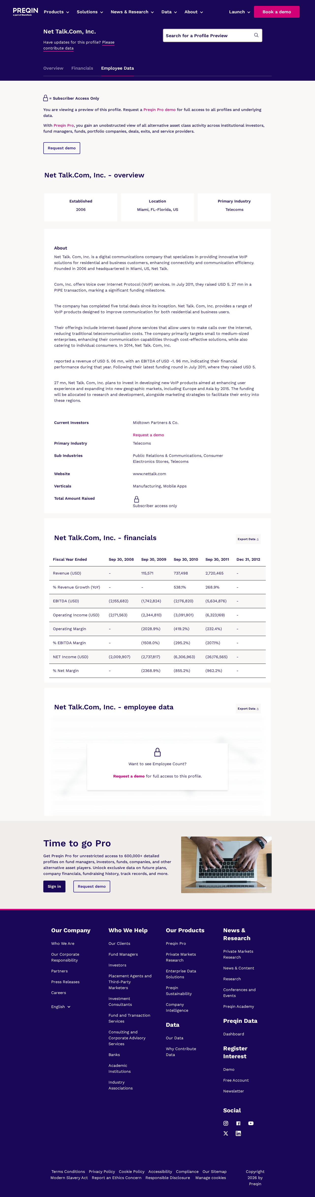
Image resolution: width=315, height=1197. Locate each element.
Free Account (236, 1080)
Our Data (174, 1038)
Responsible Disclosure (167, 1177)
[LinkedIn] (238, 1135)
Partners (59, 971)
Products (54, 11)
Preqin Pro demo (159, 109)
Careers (58, 992)
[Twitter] (225, 1135)
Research (232, 979)
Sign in (54, 886)
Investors (117, 965)
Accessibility (160, 1171)
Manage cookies (210, 1177)
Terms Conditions (68, 1171)
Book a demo (277, 11)
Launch (237, 11)
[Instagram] (225, 1125)
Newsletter (233, 1091)
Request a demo (148, 435)
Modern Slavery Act (69, 1177)
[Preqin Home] (25, 12)
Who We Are (62, 943)
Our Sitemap (215, 1171)
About (191, 11)
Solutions (87, 11)
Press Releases (65, 981)
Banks (114, 1054)
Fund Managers (123, 954)
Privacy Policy (102, 1171)
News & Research (129, 11)
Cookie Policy (131, 1171)
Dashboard (233, 1034)
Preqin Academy (238, 1006)
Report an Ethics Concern (117, 1177)
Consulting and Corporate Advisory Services (127, 1038)
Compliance (187, 1171)
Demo (229, 1069)
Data (166, 11)
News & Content (238, 968)
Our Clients (119, 943)
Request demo (62, 148)
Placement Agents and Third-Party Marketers (130, 982)
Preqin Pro (63, 125)
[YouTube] (250, 1125)
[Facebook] (238, 1125)
